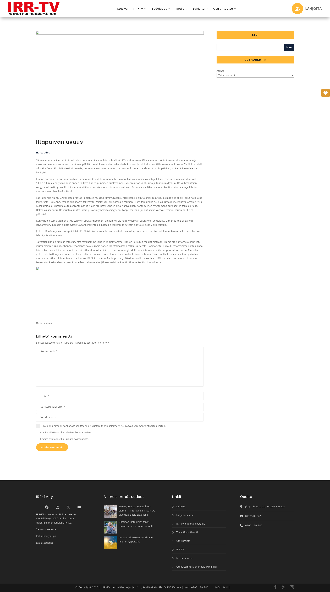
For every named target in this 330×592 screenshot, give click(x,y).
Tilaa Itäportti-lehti (187, 532)
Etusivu (122, 9)
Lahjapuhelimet (185, 515)
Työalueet (159, 9)
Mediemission (184, 558)
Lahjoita (199, 9)
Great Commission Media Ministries (197, 566)
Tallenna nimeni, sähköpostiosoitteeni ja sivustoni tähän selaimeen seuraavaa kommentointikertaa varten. (104, 426)
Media (179, 9)
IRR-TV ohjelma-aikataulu (190, 523)
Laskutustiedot (44, 542)
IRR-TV (138, 9)
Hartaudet (43, 152)
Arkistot (221, 70)
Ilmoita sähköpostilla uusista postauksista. (64, 439)
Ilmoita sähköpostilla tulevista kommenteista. (66, 432)
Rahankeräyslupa (46, 536)
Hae (289, 47)
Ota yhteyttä (223, 9)
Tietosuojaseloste (46, 529)
